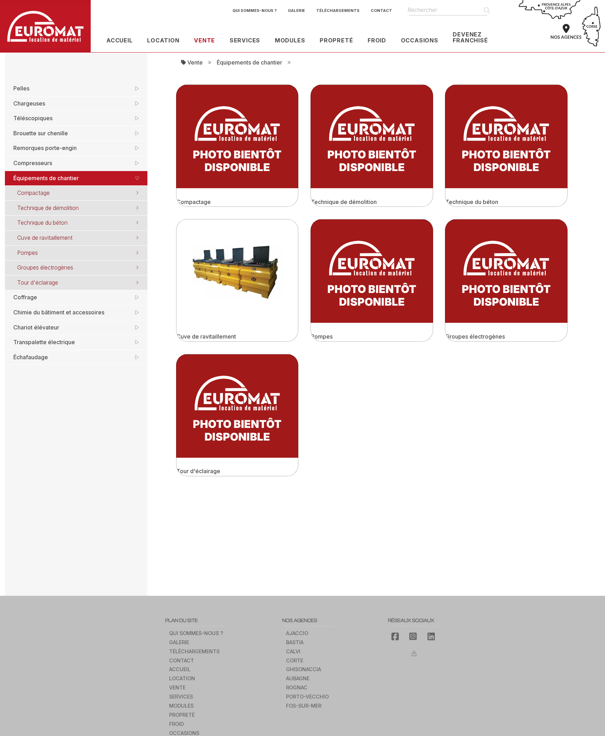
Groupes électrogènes (45, 267)
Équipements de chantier (249, 62)
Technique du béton (42, 222)
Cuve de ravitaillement (44, 237)
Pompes (27, 252)
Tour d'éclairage (37, 282)
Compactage (33, 192)
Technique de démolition (48, 207)
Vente (194, 62)
